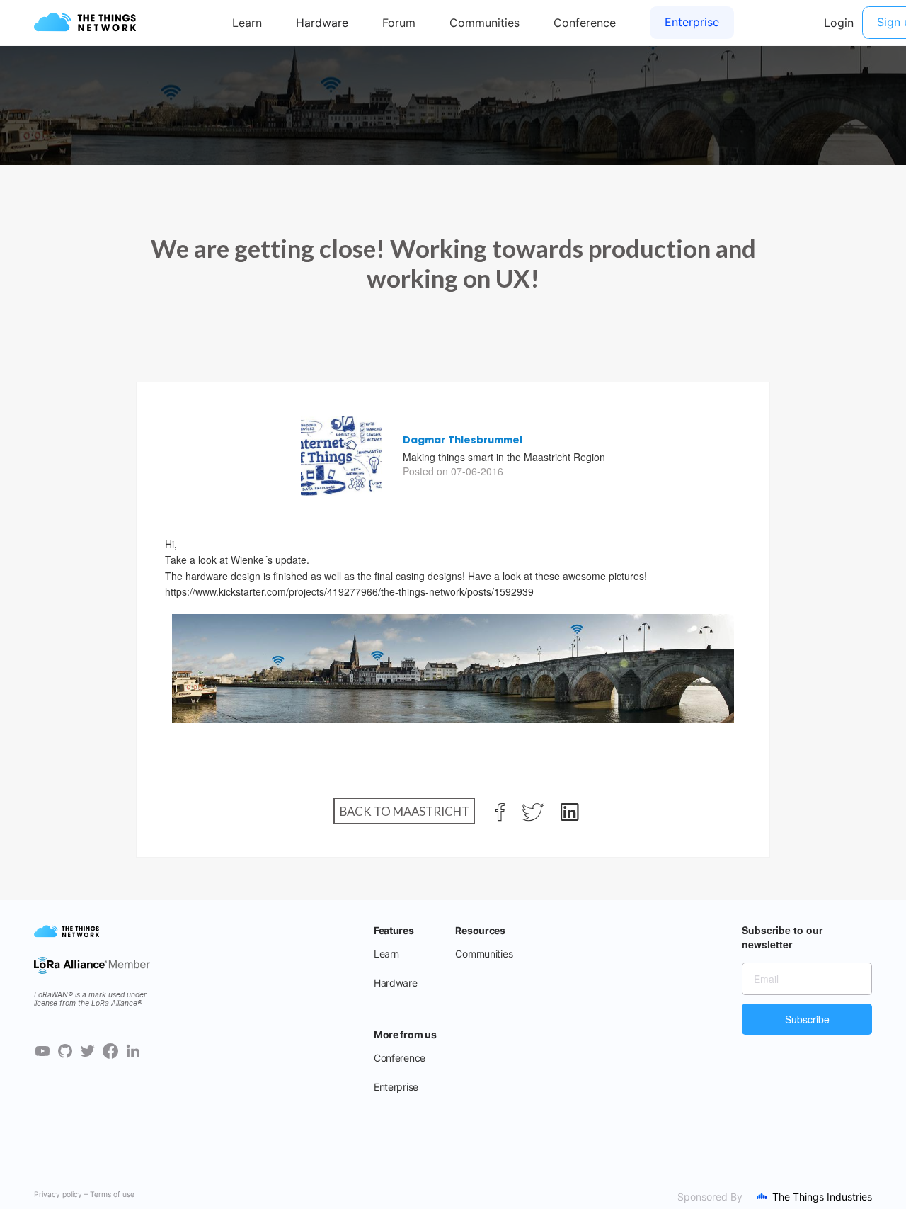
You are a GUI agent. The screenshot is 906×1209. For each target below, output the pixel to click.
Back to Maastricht (404, 810)
